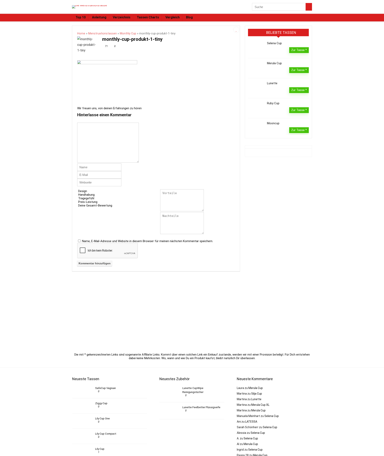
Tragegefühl (86, 198)
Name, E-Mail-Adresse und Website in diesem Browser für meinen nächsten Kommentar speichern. (147, 241)
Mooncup (273, 123)
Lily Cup (99, 448)
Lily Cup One (102, 418)
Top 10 (81, 17)
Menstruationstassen (102, 33)
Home (81, 33)
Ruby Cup (273, 103)
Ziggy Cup (101, 403)
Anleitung (99, 17)
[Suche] (309, 7)
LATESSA (251, 421)
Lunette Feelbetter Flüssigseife (201, 407)
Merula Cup (274, 63)
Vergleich (172, 17)
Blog (189, 17)
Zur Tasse (298, 50)
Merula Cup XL (260, 404)
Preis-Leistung (87, 202)
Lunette (272, 83)
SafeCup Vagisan (105, 388)
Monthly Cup (128, 33)
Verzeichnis (121, 17)
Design (82, 191)
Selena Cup (274, 43)
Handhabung (86, 194)
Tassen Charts (148, 17)
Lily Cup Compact (105, 433)
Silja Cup (256, 393)
